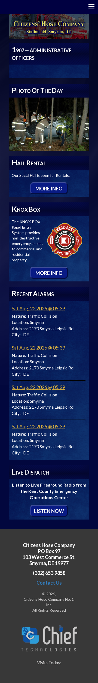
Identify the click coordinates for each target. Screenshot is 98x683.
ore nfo (49, 189)
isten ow (49, 511)
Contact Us (49, 583)
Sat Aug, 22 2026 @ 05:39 (38, 308)
